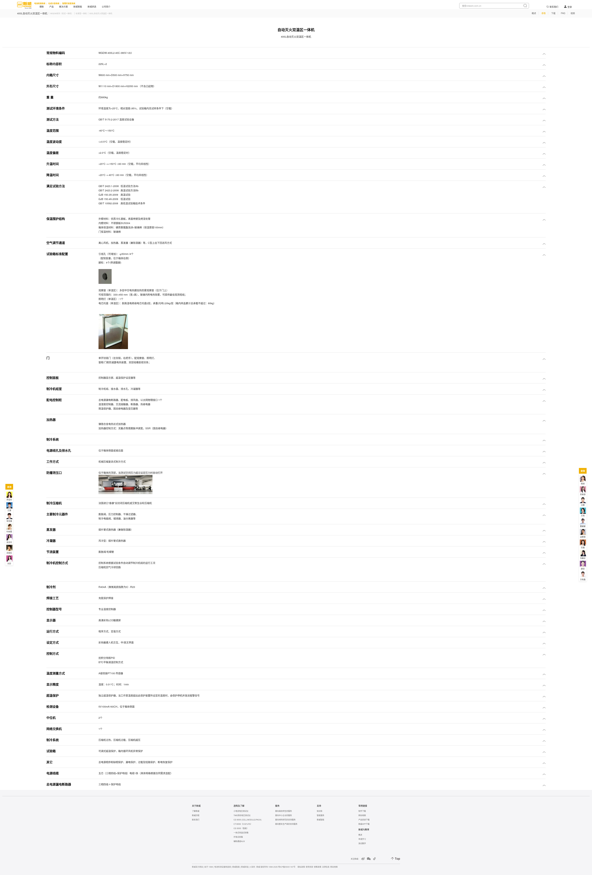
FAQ (563, 13)
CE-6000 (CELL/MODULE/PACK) (247, 819)
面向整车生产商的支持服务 (286, 824)
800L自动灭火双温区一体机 (100, 13)
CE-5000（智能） (241, 828)
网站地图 (362, 815)
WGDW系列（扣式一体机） (61, 13)
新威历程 (195, 815)
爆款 (41, 6)
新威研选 (92, 6)
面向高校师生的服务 (283, 811)
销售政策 (317, 866)
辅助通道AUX (239, 841)
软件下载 (362, 811)
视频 (573, 13)
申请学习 (362, 839)
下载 (553, 13)
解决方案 (63, 6)
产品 (51, 6)
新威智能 (77, 6)
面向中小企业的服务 (283, 815)
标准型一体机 (81, 13)
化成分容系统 (53, 3)
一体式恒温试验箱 (241, 832)
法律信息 (325, 866)
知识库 (319, 811)
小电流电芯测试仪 (241, 811)
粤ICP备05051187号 (286, 866)
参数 (543, 13)
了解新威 (195, 811)
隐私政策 (301, 866)
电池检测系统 (39, 3)
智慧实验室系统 (68, 3)
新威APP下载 (364, 824)
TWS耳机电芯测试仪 (242, 815)
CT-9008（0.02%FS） (243, 824)
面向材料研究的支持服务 (285, 819)
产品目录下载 (364, 819)
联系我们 (554, 6)
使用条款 (309, 866)
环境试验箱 (238, 837)
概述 (534, 13)
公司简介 (106, 6)
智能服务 (320, 815)
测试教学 (362, 843)
